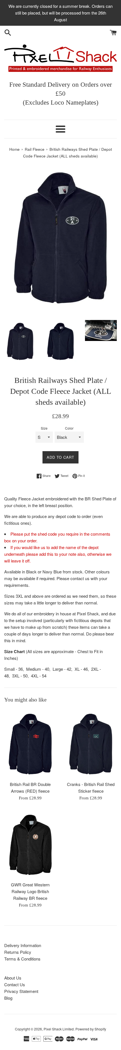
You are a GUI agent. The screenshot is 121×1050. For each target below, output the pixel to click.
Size (44, 428)
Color (69, 428)
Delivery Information (22, 945)
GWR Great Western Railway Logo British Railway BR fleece (30, 891)
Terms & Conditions (22, 959)
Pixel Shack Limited (59, 1029)
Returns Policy (17, 952)
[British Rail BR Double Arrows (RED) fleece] (30, 743)
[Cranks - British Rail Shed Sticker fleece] (91, 743)
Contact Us (14, 984)
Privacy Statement (21, 991)
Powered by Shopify (90, 1029)
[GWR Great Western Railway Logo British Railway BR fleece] (30, 844)
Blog (8, 998)
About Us (12, 978)
